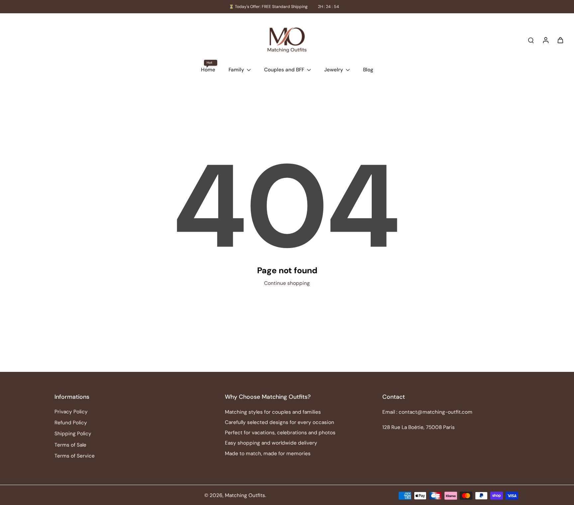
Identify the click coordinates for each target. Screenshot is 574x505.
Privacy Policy (71, 411)
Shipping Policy (72, 433)
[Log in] (545, 39)
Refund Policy (70, 422)
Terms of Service (74, 456)
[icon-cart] (560, 39)
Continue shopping (287, 283)
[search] (531, 39)
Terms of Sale (70, 445)
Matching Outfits (245, 495)
